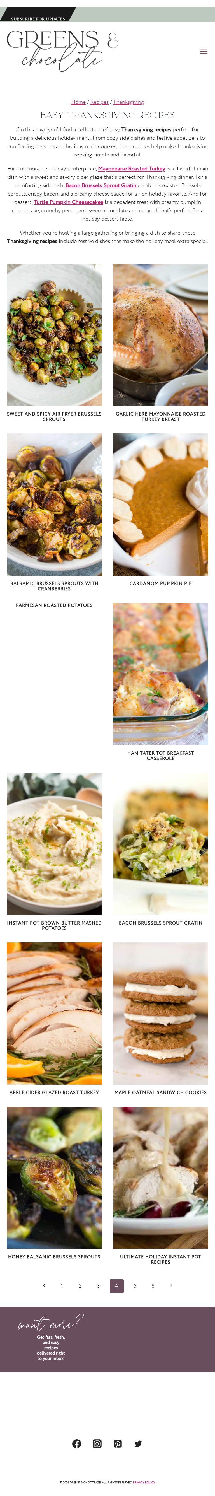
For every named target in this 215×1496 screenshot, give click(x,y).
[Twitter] (138, 1444)
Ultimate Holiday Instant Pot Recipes (160, 1260)
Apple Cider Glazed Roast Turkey (54, 1093)
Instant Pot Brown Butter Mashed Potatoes (54, 926)
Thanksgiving (128, 102)
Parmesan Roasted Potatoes (54, 605)
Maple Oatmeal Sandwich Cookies (160, 1093)
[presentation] (54, 335)
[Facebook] (77, 1444)
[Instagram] (97, 1444)
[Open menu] (202, 51)
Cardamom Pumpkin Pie (161, 584)
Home (78, 102)
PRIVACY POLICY (144, 1483)
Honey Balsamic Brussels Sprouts (54, 1257)
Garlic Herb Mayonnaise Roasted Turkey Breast (161, 417)
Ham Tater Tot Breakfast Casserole (160, 756)
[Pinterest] (118, 1444)
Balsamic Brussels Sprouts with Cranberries (54, 586)
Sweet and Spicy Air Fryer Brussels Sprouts (54, 417)
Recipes (99, 102)
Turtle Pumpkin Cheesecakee (68, 202)
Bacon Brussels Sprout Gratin (161, 923)
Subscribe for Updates (38, 18)
